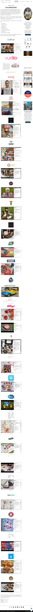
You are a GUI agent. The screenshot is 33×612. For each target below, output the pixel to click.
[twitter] (9, 607)
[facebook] (13, 607)
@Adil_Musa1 (5, 601)
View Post (28, 122)
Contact (27, 1)
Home (2, 0)
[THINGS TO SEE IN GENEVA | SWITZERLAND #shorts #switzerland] (28, 53)
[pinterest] (15, 607)
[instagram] (11, 607)
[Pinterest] (26, 60)
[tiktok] (19, 607)
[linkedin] (21, 607)
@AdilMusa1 (6, 600)
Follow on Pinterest (28, 67)
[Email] (23, 607)
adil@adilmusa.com (6, 599)
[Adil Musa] (16, 1)
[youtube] (17, 607)
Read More (28, 34)
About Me (22, 1)
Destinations (8, 0)
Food (9, 2)
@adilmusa (5, 602)
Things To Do (4, 2)
